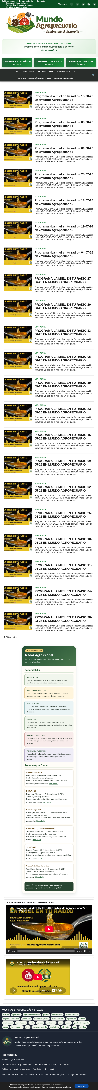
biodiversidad (8, 1023)
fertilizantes (51, 1023)
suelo (32, 1023)
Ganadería (41, 71)
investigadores (16, 1027)
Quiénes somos (8, 1)
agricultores (71, 1019)
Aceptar (81, 1086)
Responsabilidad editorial (17, 3)
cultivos (6, 1015)
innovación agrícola (41, 1019)
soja (74, 1027)
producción (26, 1019)
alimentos (66, 1027)
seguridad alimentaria (11, 1019)
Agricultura (28, 71)
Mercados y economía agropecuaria (34, 78)
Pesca (52, 71)
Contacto (41, 1)
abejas (5, 1027)
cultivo (68, 1023)
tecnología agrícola (40, 1027)
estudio (82, 1019)
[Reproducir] (9, 951)
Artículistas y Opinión (63, 78)
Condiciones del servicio (16, 7)
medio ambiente (58, 1019)
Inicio (18, 71)
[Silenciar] (84, 951)
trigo (27, 1027)
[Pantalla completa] (89, 951)
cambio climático (72, 1015)
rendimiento (54, 1027)
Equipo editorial (26, 1)
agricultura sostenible (32, 1015)
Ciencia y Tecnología (66, 71)
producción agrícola (81, 1023)
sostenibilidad (57, 1015)
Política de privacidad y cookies (19, 5)
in (89, 4)
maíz (60, 1023)
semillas (83, 1027)
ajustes (68, 1087)
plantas (46, 1015)
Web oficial (53, 784)
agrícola (40, 1023)
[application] (49, 929)
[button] (17, 62)
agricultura (16, 1015)
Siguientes (12, 637)
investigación (21, 1023)
